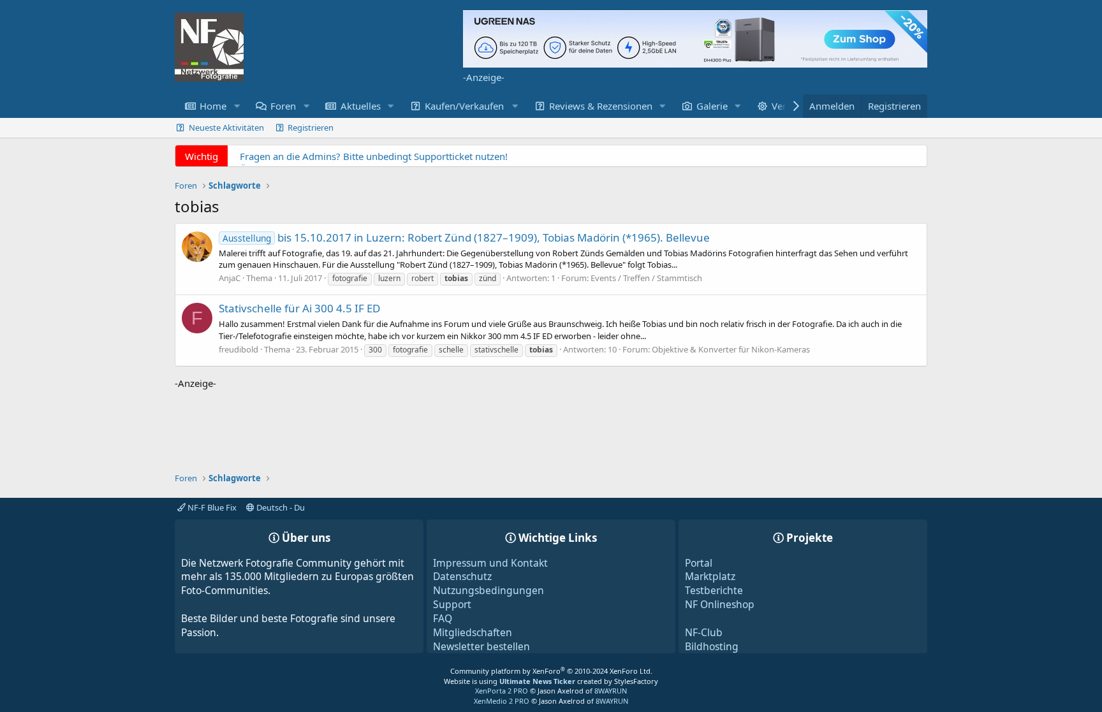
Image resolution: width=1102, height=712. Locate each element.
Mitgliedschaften (472, 632)
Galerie (712, 105)
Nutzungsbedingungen (488, 590)
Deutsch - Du (279, 507)
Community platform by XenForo (551, 671)
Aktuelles (361, 105)
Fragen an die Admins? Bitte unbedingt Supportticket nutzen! (374, 156)
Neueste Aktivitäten (226, 127)
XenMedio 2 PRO (501, 701)
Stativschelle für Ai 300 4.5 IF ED (299, 308)
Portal (698, 563)
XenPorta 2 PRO (501, 690)
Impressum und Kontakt (490, 563)
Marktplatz (710, 576)
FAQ (442, 618)
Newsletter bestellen (481, 646)
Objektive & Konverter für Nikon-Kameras (731, 349)
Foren (283, 105)
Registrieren (311, 127)
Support (452, 604)
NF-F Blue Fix (211, 507)
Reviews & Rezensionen (600, 105)
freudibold (238, 349)
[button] (237, 106)
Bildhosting (711, 646)
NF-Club (704, 632)
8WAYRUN (610, 690)
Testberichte (714, 590)
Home (213, 105)
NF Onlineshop (719, 604)
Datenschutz (462, 576)
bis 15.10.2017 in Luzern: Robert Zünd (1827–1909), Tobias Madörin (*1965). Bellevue (466, 237)
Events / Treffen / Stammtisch (646, 278)
